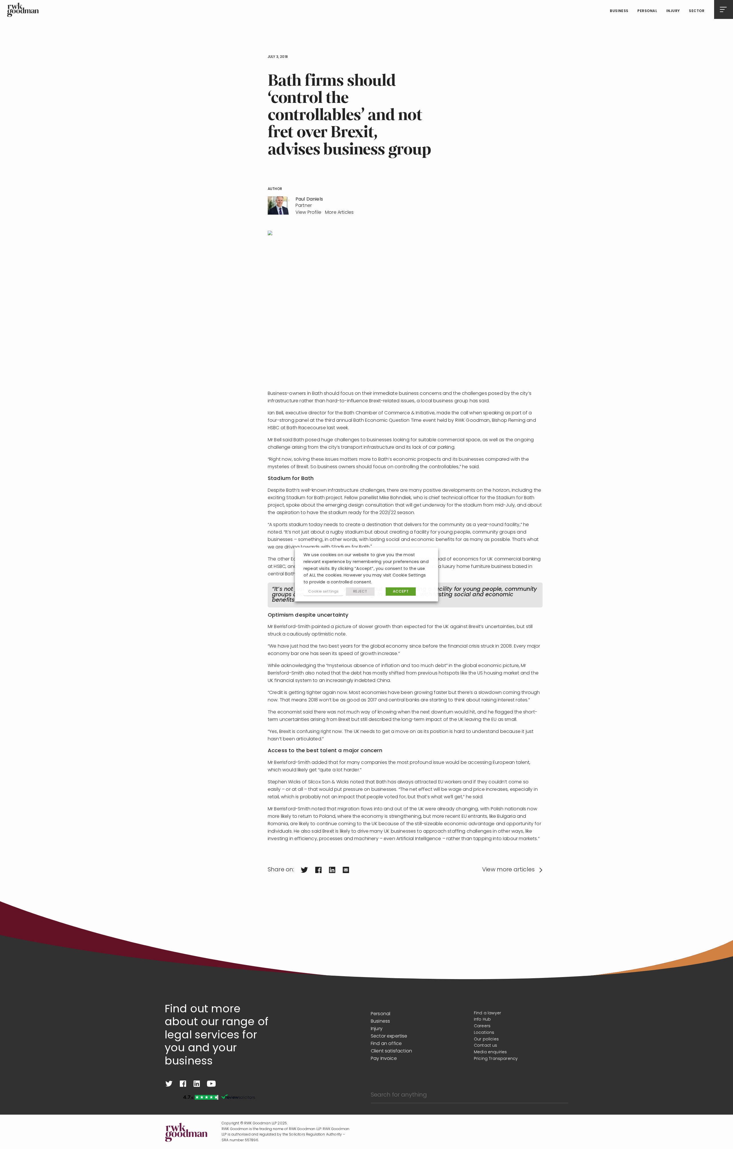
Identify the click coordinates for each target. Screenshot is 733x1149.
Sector (696, 11)
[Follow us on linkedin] (197, 1084)
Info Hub (482, 1019)
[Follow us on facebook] (183, 1084)
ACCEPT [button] (401, 591)
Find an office (386, 1044)
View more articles (508, 870)
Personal (647, 11)
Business (619, 11)
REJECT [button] (360, 591)
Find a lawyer (487, 1013)
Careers (482, 1026)
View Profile (308, 212)
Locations (484, 1033)
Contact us (485, 1046)
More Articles (339, 212)
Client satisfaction (391, 1051)
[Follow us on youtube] (211, 1084)
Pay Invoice (384, 1058)
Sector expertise (389, 1036)
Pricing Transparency (496, 1059)
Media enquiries (490, 1052)
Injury (673, 11)
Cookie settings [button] (323, 591)
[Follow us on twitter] (169, 1084)
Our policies (486, 1039)
